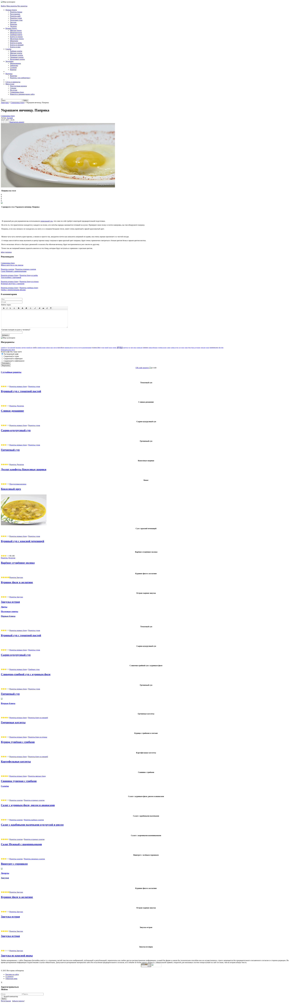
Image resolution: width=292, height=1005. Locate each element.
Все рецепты (22, 6)
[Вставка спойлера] (51, 308)
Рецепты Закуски (16, 577)
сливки (168, 347)
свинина (145, 347)
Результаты (6, 365)
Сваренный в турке (11, 356)
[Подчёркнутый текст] (10, 308)
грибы (35, 347)
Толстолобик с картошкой (11, 277)
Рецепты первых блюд (18, 386)
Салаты (8, 49)
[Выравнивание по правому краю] (26, 308)
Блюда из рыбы (16, 43)
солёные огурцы (175, 347)
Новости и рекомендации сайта (22, 94)
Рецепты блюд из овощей (38, 718)
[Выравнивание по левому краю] (19, 308)
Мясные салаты (16, 53)
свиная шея (139, 347)
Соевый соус (4, 347)
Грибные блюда (16, 35)
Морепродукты (16, 32)
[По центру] (22, 308)
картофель (60, 347)
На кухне (13, 90)
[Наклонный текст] (7, 308)
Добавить (5, 335)
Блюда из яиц (15, 47)
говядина (23, 347)
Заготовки (9, 61)
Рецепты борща (16, 12)
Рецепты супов (16, 18)
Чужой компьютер (11, 996)
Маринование (15, 63)
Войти (3, 6)
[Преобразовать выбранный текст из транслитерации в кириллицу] (47, 308)
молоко (110, 347)
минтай (106, 347)
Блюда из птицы (16, 37)
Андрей (10, 118)
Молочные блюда (17, 39)
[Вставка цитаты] (43, 308)
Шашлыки (14, 41)
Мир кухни (9, 84)
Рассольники (15, 14)
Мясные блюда (16, 30)
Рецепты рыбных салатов (34, 820)
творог (182, 347)
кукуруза (75, 347)
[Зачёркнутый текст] (14, 308)
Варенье (13, 70)
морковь (114, 347)
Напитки (13, 24)
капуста (55, 347)
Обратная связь (11, 979)
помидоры (125, 347)
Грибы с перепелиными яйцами (13, 290)
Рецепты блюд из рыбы (29, 275)
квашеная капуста (68, 347)
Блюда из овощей (16, 45)
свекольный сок (46, 221)
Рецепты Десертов (16, 406)
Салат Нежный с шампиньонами (13, 271)
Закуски (13, 22)
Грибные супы (34, 669)
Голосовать (6, 363)
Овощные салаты (16, 57)
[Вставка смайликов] (31, 308)
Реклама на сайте (12, 974)
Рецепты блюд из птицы (29, 282)
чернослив (203, 347)
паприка (8, 252)
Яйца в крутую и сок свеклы (12, 265)
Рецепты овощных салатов (34, 859)
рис (129, 347)
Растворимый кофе (10, 354)
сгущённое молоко (162, 347)
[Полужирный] (3, 308)
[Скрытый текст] (40, 308)
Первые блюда (11, 10)
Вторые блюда (11, 28)
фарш (189, 347)
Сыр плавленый (11, 347)
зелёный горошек (41, 347)
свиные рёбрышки (153, 347)
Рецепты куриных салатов (25, 269)
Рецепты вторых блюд (9, 275)
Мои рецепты (11, 6)
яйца (220, 347)
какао (51, 347)
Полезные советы (9, 611)
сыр (180, 347)
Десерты (13, 26)
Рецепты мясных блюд (37, 776)
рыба (131, 347)
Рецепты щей (15, 16)
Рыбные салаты (16, 51)
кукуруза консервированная (84, 347)
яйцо (3, 252)
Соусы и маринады (12, 82)
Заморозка (14, 65)
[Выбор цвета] (35, 308)
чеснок (207, 347)
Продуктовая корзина (18, 86)
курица (102, 347)
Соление (13, 67)
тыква (186, 347)
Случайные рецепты (11, 372)
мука (120, 347)
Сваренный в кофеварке (13, 359)
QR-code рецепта (142, 368)
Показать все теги (8, 350)
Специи (13, 88)
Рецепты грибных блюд (29, 288)
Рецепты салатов (7, 269)
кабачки (48, 347)
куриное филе (96, 347)
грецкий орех (29, 347)
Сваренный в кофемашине (13, 361)
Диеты (4, 607)
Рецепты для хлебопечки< (20, 78)
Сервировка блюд (17, 92)
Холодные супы (16, 20)
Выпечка (8, 74)
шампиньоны (214, 347)
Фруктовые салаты (17, 59)
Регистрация (6, 1001)
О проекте (9, 976)
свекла (134, 347)
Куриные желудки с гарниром (12, 284)
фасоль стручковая (195, 347)
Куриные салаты (16, 55)
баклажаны (18, 347)
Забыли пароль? (18, 1001)
